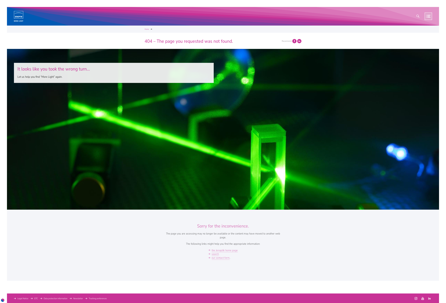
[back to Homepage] (18, 16)
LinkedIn (299, 41)
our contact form (221, 258)
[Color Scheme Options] (2, 300)
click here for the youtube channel (416, 298)
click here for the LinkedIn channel (429, 298)
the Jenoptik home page (225, 250)
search (215, 254)
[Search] (418, 16)
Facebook (294, 41)
